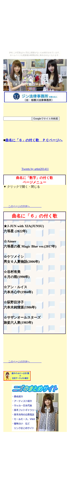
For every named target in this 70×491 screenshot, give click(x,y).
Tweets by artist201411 (35, 169)
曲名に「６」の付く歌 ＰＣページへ (34, 140)
